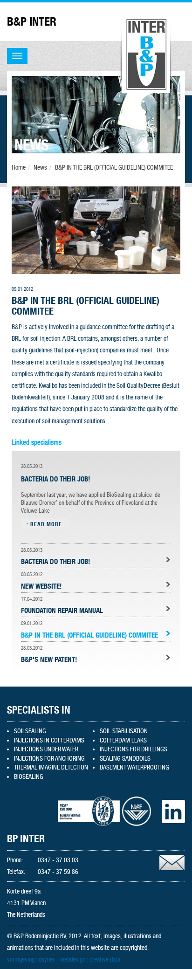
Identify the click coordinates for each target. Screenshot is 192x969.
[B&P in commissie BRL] (96, 230)
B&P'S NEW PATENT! (49, 659)
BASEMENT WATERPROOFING (134, 767)
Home (19, 167)
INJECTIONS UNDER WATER (46, 749)
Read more (46, 524)
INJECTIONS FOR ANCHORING (49, 758)
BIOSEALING (28, 776)
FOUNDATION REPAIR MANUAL (62, 610)
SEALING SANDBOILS (125, 758)
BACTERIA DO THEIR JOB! (55, 561)
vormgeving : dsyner (31, 959)
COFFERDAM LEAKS (123, 740)
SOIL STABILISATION (124, 731)
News (40, 167)
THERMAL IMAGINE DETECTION (51, 767)
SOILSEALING (30, 731)
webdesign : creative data (90, 959)
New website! (41, 586)
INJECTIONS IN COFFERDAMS (49, 740)
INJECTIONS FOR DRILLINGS (133, 749)
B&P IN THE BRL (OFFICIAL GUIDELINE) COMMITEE (114, 167)
